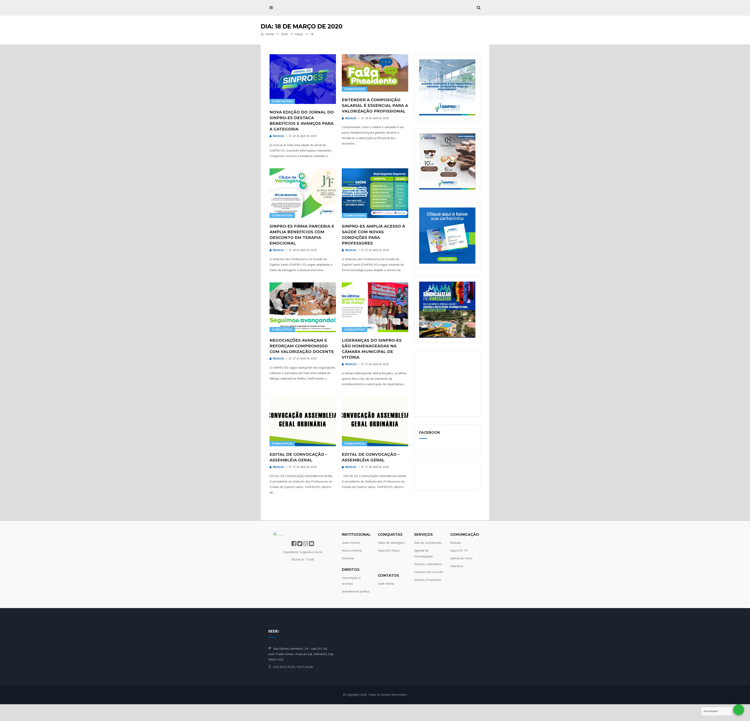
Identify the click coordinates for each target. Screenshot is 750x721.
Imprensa (456, 566)
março (299, 34)
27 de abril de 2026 (377, 250)
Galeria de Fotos (461, 558)
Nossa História (352, 550)
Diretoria (348, 558)
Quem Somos (351, 543)
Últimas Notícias (282, 101)
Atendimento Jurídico (356, 591)
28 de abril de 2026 (305, 136)
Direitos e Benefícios (428, 564)
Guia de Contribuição (428, 543)
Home (269, 34)
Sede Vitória (386, 583)
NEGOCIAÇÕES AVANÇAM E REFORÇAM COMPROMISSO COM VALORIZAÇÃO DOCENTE (302, 346)
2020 (284, 34)
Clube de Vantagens (391, 543)
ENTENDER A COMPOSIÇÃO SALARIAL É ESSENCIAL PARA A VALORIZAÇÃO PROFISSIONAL (375, 106)
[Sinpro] (294, 8)
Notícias (455, 543)
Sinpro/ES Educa (389, 550)
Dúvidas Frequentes (427, 580)
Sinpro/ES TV (459, 550)
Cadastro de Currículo (428, 572)
